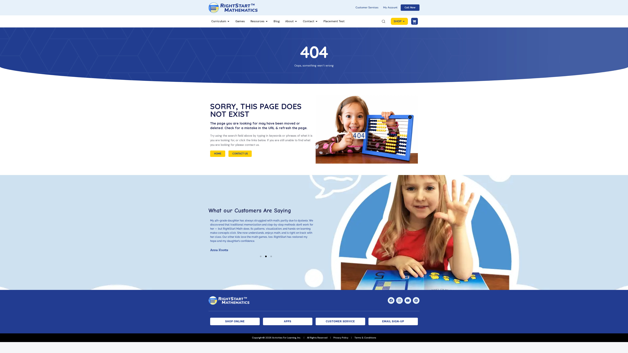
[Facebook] (391, 300)
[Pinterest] (416, 300)
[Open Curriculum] (228, 21)
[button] (261, 256)
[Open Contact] (316, 21)
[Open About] (296, 21)
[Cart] (414, 21)
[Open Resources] (266, 21)
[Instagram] (399, 300)
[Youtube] (407, 300)
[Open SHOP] (403, 21)
